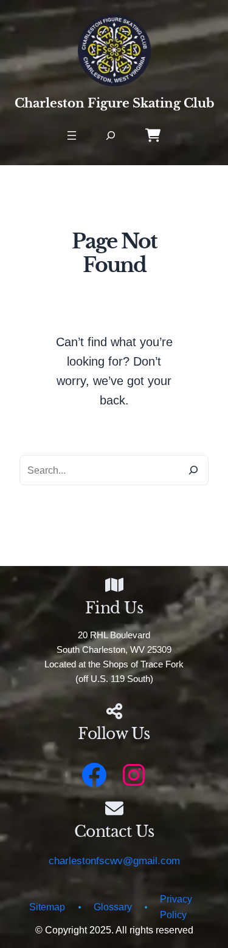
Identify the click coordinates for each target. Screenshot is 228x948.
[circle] (79, 910)
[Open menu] (71, 135)
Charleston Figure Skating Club (114, 103)
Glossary (113, 906)
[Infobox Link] (114, 726)
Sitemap (47, 906)
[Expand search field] (111, 136)
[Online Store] (153, 135)
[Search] (193, 470)
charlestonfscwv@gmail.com (114, 861)
